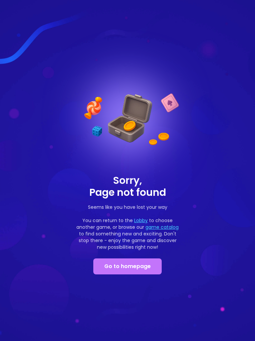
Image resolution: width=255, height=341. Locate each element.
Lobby (141, 220)
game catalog (162, 227)
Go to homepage (127, 266)
